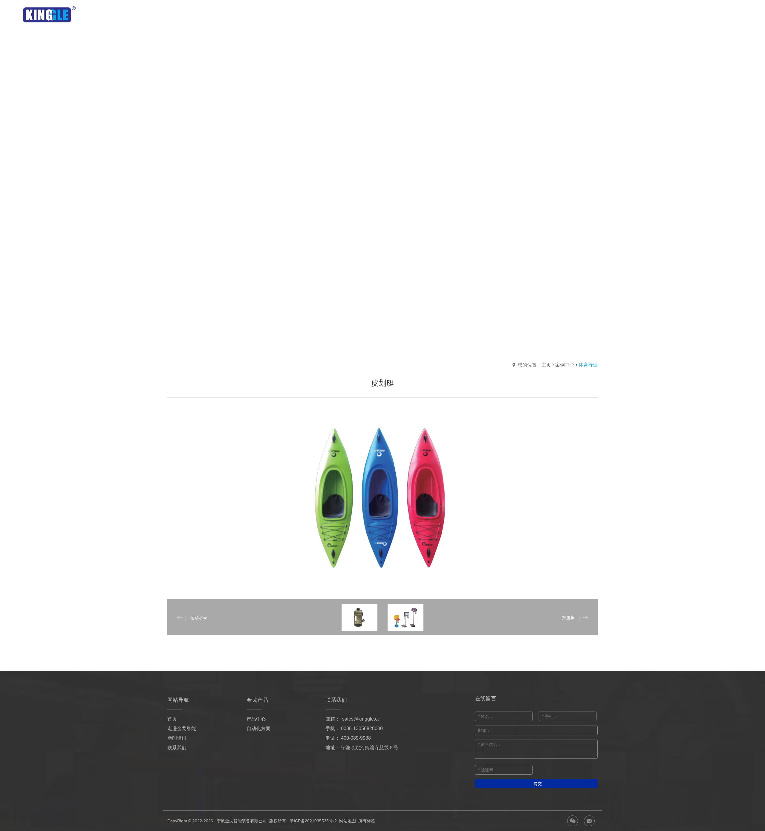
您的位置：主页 (534, 364)
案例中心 (564, 364)
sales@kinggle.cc (361, 718)
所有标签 (366, 820)
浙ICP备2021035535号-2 (313, 820)
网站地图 (347, 820)
